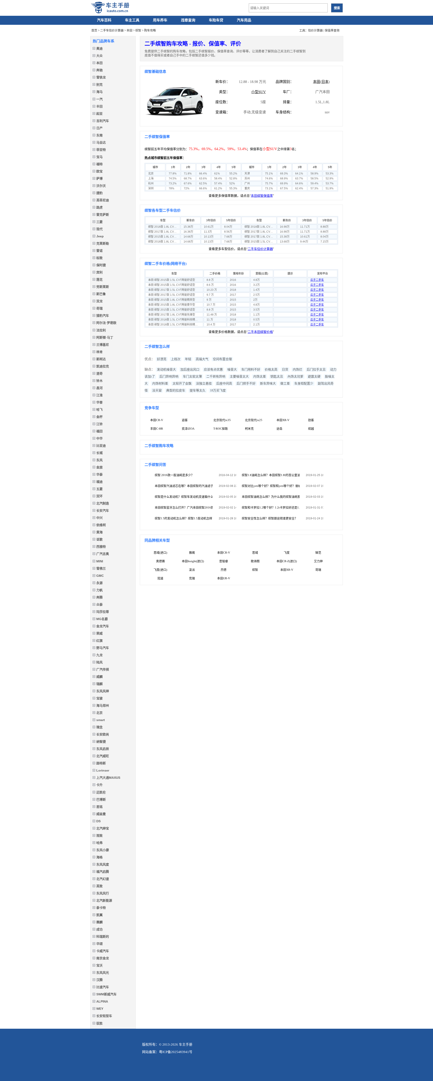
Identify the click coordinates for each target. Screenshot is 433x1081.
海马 (99, 92)
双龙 (99, 301)
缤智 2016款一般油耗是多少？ (174, 475)
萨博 (99, 178)
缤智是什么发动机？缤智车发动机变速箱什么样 (184, 496)
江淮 (99, 395)
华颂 (99, 944)
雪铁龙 (101, 77)
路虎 (99, 207)
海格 (99, 857)
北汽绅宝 (102, 828)
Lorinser (102, 770)
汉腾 (99, 980)
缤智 (138, 30)
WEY (99, 1008)
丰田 (99, 106)
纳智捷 (101, 741)
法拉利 (101, 330)
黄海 (99, 532)
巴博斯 (101, 799)
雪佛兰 (101, 568)
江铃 (99, 424)
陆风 (99, 662)
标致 (99, 258)
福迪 (99, 481)
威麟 (99, 676)
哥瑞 (318, 569)
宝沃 (99, 965)
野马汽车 (102, 648)
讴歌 (99, 539)
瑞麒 (99, 684)
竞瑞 (192, 578)
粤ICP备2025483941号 (175, 1052)
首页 (94, 30)
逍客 (185, 420)
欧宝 (99, 171)
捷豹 (99, 193)
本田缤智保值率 (262, 195)
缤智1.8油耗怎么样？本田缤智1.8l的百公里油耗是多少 (271, 475)
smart (100, 720)
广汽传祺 (102, 669)
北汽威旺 (102, 756)
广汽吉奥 (102, 554)
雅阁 (192, 552)
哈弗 (99, 843)
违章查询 (188, 20)
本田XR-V (282, 420)
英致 (99, 886)
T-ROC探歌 (220, 428)
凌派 (192, 569)
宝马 (99, 157)
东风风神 (102, 691)
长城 (99, 453)
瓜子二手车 (317, 280)
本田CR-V (156, 420)
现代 (99, 229)
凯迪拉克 (102, 366)
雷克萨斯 (102, 214)
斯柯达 (101, 359)
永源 (99, 583)
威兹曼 (101, 814)
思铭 (99, 806)
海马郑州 (102, 705)
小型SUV (258, 92)
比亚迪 (101, 445)
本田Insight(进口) (193, 561)
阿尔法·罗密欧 (106, 323)
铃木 (99, 380)
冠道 (160, 578)
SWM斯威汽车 (106, 994)
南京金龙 (102, 958)
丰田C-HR (156, 428)
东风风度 (102, 864)
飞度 (287, 552)
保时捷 (101, 265)
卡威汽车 (102, 951)
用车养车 (160, 20)
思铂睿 (223, 561)
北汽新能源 (104, 900)
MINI (99, 561)
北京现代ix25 (253, 420)
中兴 (99, 518)
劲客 (311, 420)
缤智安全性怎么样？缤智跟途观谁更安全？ (269, 518)
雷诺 (99, 250)
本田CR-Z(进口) (286, 561)
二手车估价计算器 (112, 30)
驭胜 (99, 1023)
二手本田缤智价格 (260, 332)
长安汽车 (102, 510)
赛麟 (99, 922)
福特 (99, 164)
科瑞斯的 (102, 936)
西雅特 (101, 546)
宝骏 (99, 698)
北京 (99, 713)
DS (98, 821)
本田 (129, 30)
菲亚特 (101, 149)
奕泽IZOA (188, 428)
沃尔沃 (101, 186)
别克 (99, 84)
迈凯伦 (101, 792)
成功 (99, 929)
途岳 (279, 428)
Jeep (100, 236)
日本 (325, 82)
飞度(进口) (160, 569)
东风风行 (102, 893)
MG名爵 (102, 619)
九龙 (99, 655)
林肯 (99, 352)
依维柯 (101, 525)
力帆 (99, 590)
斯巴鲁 (101, 294)
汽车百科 (104, 20)
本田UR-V (223, 578)
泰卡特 (101, 907)
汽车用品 (244, 20)
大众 (99, 55)
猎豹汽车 (102, 315)
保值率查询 (332, 30)
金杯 (99, 417)
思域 (255, 552)
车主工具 (132, 20)
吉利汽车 (102, 121)
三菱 (99, 222)
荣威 (99, 633)
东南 (99, 135)
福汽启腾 (102, 871)
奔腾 (99, 597)
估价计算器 (315, 30)
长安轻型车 (104, 1016)
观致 (99, 835)
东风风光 (102, 972)
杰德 (223, 569)
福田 (99, 431)
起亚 (99, 113)
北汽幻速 (102, 879)
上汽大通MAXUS (108, 777)
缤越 (311, 428)
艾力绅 (318, 561)
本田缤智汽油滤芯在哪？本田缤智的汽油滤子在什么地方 (184, 486)
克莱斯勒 (102, 243)
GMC (100, 575)
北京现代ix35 (222, 420)
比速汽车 (102, 987)
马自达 (101, 142)
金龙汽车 (102, 626)
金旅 (99, 467)
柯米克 (249, 428)
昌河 (99, 388)
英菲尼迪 (102, 200)
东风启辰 (102, 749)
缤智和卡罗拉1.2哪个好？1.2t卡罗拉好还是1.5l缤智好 (271, 507)
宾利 (99, 272)
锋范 (318, 552)
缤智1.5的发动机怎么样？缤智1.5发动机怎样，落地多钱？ (184, 518)
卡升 (99, 785)
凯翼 (99, 915)
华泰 (99, 474)
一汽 (99, 99)
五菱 (99, 489)
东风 (99, 460)
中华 (99, 438)
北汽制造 (102, 503)
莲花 (99, 279)
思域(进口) (160, 552)
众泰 (99, 604)
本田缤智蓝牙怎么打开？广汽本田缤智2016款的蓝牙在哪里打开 (184, 507)
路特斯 (101, 763)
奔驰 (99, 70)
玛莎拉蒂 (102, 612)
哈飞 (99, 409)
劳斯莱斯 (102, 287)
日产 (99, 128)
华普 (99, 402)
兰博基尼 (102, 344)
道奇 (99, 373)
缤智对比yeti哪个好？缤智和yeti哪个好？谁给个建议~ (271, 486)
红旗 (99, 640)
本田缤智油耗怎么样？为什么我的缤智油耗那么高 (271, 496)
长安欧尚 (102, 734)
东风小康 (102, 850)
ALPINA (102, 1001)
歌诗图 (255, 561)
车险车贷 (216, 20)
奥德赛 (160, 561)
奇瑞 (99, 308)
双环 (99, 496)
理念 (99, 727)
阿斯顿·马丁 (104, 337)
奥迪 (99, 48)
